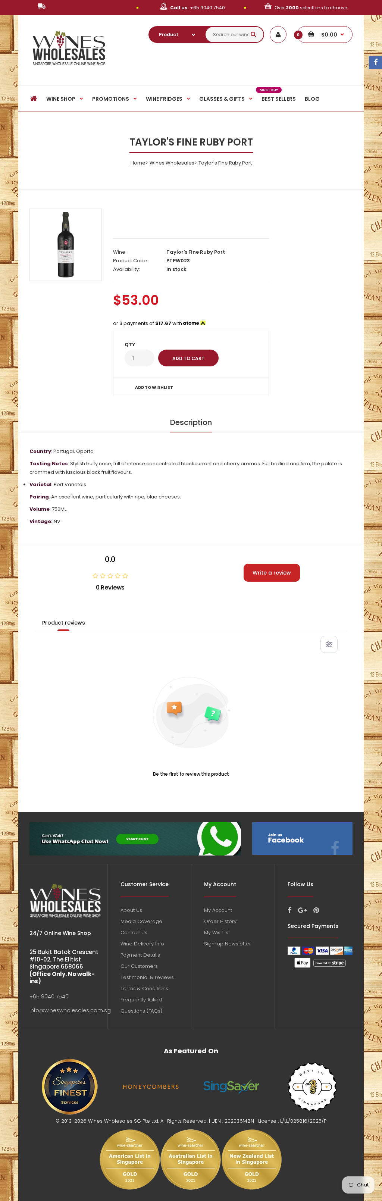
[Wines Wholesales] (69, 69)
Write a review (272, 572)
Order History (220, 921)
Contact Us (133, 932)
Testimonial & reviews (147, 977)
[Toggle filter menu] (329, 644)
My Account (218, 910)
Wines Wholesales (172, 162)
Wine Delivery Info (142, 943)
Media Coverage (141, 921)
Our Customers (139, 966)
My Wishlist (217, 932)
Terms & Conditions (144, 988)
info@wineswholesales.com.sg (70, 1010)
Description (191, 422)
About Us (131, 910)
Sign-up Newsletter (227, 943)
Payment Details (140, 954)
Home (138, 162)
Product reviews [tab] (63, 622)
